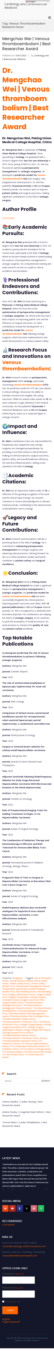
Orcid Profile (8, 218)
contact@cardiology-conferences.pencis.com (24, 1246)
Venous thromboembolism (25, 365)
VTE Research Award (12, 1051)
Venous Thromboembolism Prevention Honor (20, 1036)
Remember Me (12, 1301)
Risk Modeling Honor (26, 991)
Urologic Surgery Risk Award (36, 1029)
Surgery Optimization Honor (21, 994)
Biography (17, 978)
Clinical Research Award (21, 980)
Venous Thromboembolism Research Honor (24, 1039)
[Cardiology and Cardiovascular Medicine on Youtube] (12, 1208)
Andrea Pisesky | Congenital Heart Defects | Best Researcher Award (26, 1114)
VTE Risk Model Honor (13, 1054)
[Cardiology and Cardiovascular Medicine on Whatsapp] (41, 1208)
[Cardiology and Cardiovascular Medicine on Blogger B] (5, 1208)
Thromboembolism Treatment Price (19, 1021)
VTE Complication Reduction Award (27, 1046)
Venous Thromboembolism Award (17, 1034)
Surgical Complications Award (22, 997)
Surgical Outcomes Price (32, 999)
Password (12, 1287)
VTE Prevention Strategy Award (35, 1048)
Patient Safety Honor (20, 983)
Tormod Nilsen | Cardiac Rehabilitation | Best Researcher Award (24, 1124)
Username (13, 1273)
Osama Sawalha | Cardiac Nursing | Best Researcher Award (22, 1103)
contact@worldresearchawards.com (19, 1255)
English (32, 2)
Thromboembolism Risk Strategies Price (29, 1016)
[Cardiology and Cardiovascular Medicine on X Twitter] (27, 1208)
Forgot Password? (11, 1321)
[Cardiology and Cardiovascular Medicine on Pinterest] (34, 1208)
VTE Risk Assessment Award (37, 1051)
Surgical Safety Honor (12, 1002)
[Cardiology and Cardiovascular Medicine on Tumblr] (19, 1208)
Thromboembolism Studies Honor (18, 1018)
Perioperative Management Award (32, 986)
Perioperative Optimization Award (18, 988)
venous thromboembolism (28, 384)
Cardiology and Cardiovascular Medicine (25, 6)
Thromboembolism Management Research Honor (22, 1006)
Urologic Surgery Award (30, 1024)
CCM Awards (8, 1224)
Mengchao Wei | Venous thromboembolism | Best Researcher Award (26, 44)
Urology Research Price (13, 1032)
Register (6, 1319)
